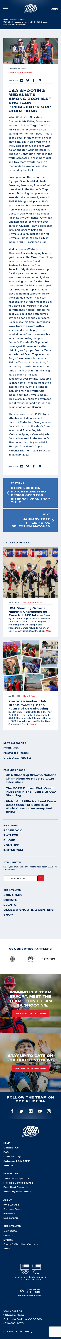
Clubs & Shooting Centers (28, 909)
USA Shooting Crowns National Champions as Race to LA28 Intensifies (31, 778)
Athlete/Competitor (16, 1178)
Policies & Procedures (18, 1182)
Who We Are (11, 1204)
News (12, 20)
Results (28, 73)
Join (54, 9)
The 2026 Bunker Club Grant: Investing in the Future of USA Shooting (31, 792)
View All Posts (17, 757)
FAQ (6, 1152)
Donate (10, 899)
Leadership (11, 1217)
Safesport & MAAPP (16, 1161)
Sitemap (9, 1165)
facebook (12, 830)
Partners (9, 1213)
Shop (8, 914)
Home (5, 20)
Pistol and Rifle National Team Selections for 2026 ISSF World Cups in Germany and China (31, 806)
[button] (21, 80)
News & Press (16, 752)
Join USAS (12, 894)
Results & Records (15, 1187)
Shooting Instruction (17, 1191)
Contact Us (11, 1147)
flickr (9, 840)
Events (10, 904)
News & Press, (16, 73)
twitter (10, 835)
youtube (11, 845)
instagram (13, 849)
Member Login (12, 1156)
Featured (20, 20)
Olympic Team (12, 1209)
